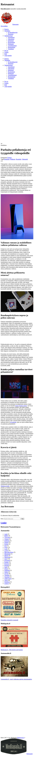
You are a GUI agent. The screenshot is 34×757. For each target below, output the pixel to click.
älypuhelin (13, 422)
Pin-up (6, 50)
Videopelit (25, 159)
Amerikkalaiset (12, 45)
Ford (5, 547)
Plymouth (7, 560)
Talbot (6, 572)
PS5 (21, 489)
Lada (5, 549)
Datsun (6, 542)
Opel (5, 559)
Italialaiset (11, 40)
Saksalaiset (11, 39)
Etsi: (2, 518)
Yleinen (9, 157)
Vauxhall (6, 577)
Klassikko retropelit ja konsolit (9, 620)
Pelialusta (6, 159)
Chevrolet (7, 537)
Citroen (6, 539)
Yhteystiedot (8, 55)
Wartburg (7, 582)
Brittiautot (11, 44)
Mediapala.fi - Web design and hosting (12, 650)
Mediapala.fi (20, 737)
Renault (6, 565)
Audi (5, 534)
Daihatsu (6, 540)
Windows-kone (5, 486)
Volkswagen (7, 578)
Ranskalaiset (11, 47)
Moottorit (10, 34)
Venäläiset (11, 49)
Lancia (6, 550)
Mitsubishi (7, 554)
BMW (6, 536)
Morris (6, 555)
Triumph (6, 575)
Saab (5, 567)
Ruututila (18, 159)
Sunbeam (7, 570)
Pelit (5, 54)
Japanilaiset (11, 37)
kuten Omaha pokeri (21, 406)
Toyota (6, 573)
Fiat (5, 545)
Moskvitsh (7, 557)
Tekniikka (7, 31)
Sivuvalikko (4, 26)
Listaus (6, 52)
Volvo (6, 580)
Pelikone (12, 159)
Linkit (4, 523)
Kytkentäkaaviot (12, 32)
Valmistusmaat (8, 36)
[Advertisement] (17, 101)
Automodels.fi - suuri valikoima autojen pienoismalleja (16, 679)
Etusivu (6, 29)
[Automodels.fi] (14, 676)
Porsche (6, 564)
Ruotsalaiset (11, 42)
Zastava (6, 583)
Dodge (6, 544)
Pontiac (6, 562)
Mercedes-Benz (8, 552)
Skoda (6, 568)
